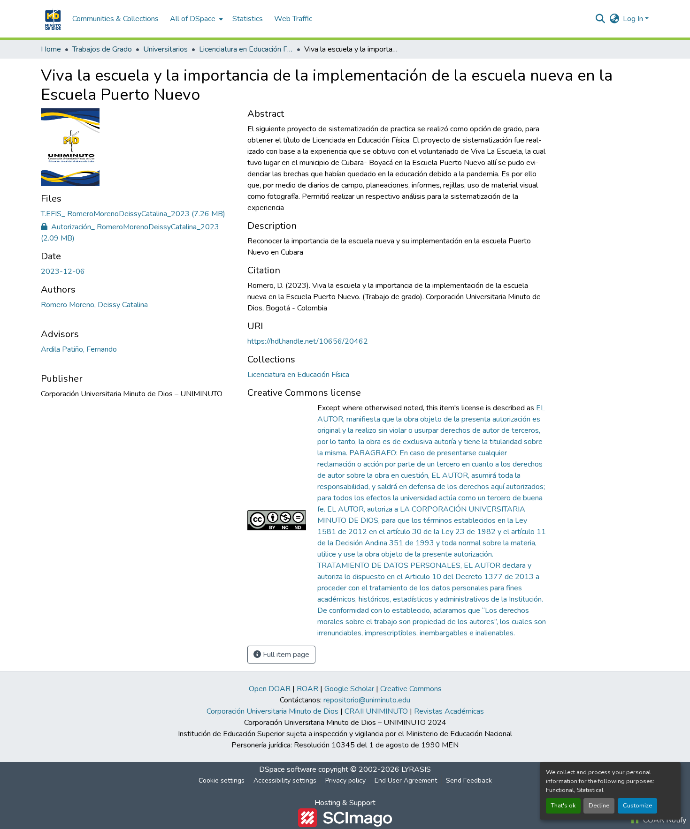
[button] (52, 19)
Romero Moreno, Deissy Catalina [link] (94, 305)
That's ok (563, 805)
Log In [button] (634, 19)
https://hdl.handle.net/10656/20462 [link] (307, 341)
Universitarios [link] (165, 49)
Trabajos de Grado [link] (102, 49)
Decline (599, 805)
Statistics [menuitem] (247, 19)
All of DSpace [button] (192, 19)
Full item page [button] (285, 654)
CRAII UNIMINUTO (376, 711)
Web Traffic (293, 19)
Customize (637, 805)
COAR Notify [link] (663, 820)
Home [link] (51, 49)
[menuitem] (195, 19)
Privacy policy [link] (345, 780)
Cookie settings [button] (222, 780)
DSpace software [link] (287, 769)
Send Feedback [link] (469, 780)
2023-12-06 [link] (63, 271)
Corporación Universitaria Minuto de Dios (272, 711)
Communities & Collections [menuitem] (115, 19)
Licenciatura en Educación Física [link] (246, 49)
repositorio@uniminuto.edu (366, 700)
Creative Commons (411, 689)
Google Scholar (349, 689)
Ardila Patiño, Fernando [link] (79, 349)
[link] (138, 213)
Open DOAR (270, 689)
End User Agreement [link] (406, 780)
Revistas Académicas (449, 711)
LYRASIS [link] (416, 769)
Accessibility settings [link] (284, 780)
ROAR (307, 689)
